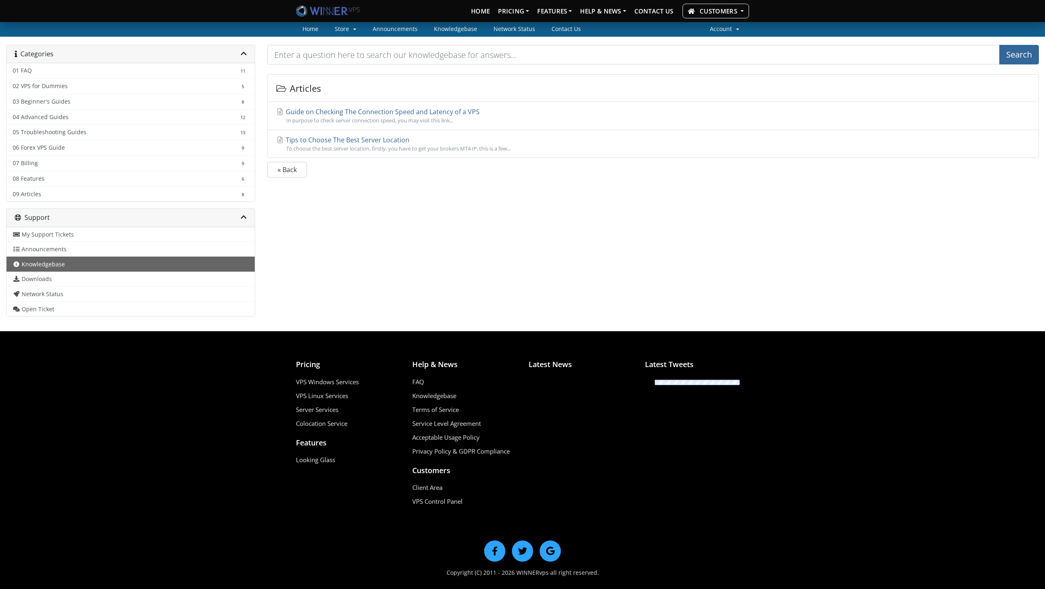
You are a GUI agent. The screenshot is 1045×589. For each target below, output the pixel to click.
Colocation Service (321, 423)
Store (343, 29)
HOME (480, 11)
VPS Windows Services (327, 382)
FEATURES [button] (552, 11)
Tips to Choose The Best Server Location (397, 143)
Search (1019, 54)
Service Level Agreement (446, 423)
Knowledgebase (455, 29)
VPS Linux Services (322, 396)
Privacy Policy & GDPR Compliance (461, 451)
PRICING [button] (511, 11)
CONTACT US (654, 11)
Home (310, 29)
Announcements (395, 29)
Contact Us (566, 29)
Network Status (514, 29)
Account (722, 29)
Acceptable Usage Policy (446, 437)
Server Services (317, 409)
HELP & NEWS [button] (600, 11)
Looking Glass (315, 460)
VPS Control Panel (437, 501)
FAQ (418, 382)
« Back (287, 169)
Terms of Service (435, 409)
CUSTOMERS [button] (718, 11)
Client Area (427, 487)
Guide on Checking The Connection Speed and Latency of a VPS (382, 115)
